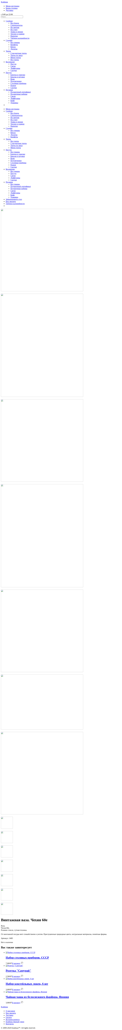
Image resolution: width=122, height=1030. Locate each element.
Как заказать (11, 201)
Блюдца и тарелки (17, 75)
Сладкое (9, 40)
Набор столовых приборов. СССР (27, 957)
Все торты (14, 60)
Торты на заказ (16, 55)
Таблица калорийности (19, 38)
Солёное (9, 21)
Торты (8, 51)
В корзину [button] (16, 963)
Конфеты (14, 45)
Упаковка (14, 103)
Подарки (9, 90)
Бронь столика (12, 8)
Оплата (9, 1017)
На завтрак (14, 27)
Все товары (15, 42)
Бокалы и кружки (17, 77)
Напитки (14, 36)
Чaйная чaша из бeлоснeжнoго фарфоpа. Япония (37, 996)
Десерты (13, 49)
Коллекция (10, 62)
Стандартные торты (18, 53)
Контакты (10, 1024)
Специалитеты (16, 25)
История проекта (13, 1020)
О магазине (10, 1011)
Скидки (13, 70)
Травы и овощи (16, 32)
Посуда (13, 64)
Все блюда (14, 23)
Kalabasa (4, 2)
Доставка (9, 10)
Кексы (13, 47)
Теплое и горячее (17, 34)
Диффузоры (15, 68)
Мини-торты (15, 58)
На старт (14, 30)
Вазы (12, 79)
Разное (13, 86)
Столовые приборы (18, 83)
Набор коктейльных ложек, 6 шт (27, 983)
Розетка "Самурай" (18, 970)
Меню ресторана (12, 6)
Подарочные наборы (18, 94)
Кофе (12, 101)
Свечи (13, 66)
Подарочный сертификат (20, 92)
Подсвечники (16, 81)
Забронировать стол (14, 199)
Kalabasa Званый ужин (15, 1022)
